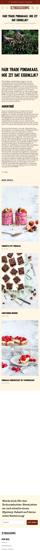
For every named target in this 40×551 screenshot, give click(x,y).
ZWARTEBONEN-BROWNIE (10, 313)
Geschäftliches (7, 546)
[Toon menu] (3, 7)
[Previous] (2, 2)
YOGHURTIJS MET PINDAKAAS (11, 246)
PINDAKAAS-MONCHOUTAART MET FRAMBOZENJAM (18, 380)
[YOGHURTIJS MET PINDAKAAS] (20, 214)
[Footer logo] (9, 533)
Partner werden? (7, 549)
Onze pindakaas (18, 165)
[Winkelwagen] (37, 7)
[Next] (37, 2)
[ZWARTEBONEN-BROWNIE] (20, 281)
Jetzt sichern (32, 522)
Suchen (4, 542)
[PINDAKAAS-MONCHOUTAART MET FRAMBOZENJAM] (20, 348)
